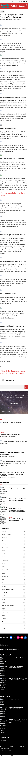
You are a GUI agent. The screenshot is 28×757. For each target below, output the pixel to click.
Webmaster (5, 625)
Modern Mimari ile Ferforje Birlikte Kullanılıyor (16, 519)
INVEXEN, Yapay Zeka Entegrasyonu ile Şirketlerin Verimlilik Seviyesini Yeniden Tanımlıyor (12, 474)
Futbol (2, 11)
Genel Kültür (5, 570)
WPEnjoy (7, 748)
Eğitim (3, 550)
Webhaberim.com (17, 6)
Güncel (3, 573)
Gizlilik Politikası (4, 750)
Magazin (4, 586)
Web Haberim (9, 19)
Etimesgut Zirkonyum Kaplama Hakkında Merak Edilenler (12, 453)
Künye (24, 750)
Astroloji (4, 531)
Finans (3, 553)
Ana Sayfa (3, 740)
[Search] (26, 387)
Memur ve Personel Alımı (8, 589)
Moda (3, 599)
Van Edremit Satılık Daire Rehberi (10, 434)
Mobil (3, 595)
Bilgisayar (4, 537)
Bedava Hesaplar (6, 534)
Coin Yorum (5, 544)
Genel (3, 566)
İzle (3, 579)
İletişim (10, 750)
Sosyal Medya (5, 612)
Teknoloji (4, 618)
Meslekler (4, 592)
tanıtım (2, 432)
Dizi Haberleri (5, 547)
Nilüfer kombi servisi (6, 756)
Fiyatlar (4, 557)
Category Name (5, 418)
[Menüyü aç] (1, 1)
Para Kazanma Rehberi (8, 605)
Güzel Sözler (5, 576)
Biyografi (4, 540)
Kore (3, 583)
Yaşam (3, 628)
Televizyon (4, 621)
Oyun (3, 602)
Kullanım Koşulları (18, 750)
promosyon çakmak (19, 756)
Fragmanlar (5, 560)
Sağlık (3, 608)
